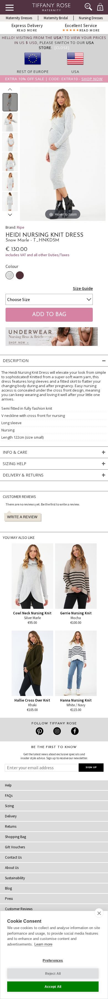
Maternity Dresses (19, 18)
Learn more (43, 944)
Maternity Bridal (56, 18)
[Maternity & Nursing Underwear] (52, 347)
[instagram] (57, 731)
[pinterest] (40, 731)
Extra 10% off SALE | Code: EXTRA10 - (54, 78)
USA (75, 71)
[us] (75, 66)
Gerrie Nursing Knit (76, 613)
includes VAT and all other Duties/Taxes (38, 254)
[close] (99, 913)
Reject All (53, 974)
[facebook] (74, 731)
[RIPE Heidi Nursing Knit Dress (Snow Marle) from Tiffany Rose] (10, 102)
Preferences (53, 961)
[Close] (62, 47)
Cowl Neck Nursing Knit (32, 613)
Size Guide (83, 288)
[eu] (33, 66)
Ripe (20, 227)
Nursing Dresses (91, 18)
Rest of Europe (33, 71)
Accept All (53, 987)
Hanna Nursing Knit (76, 700)
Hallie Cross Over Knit (32, 700)
